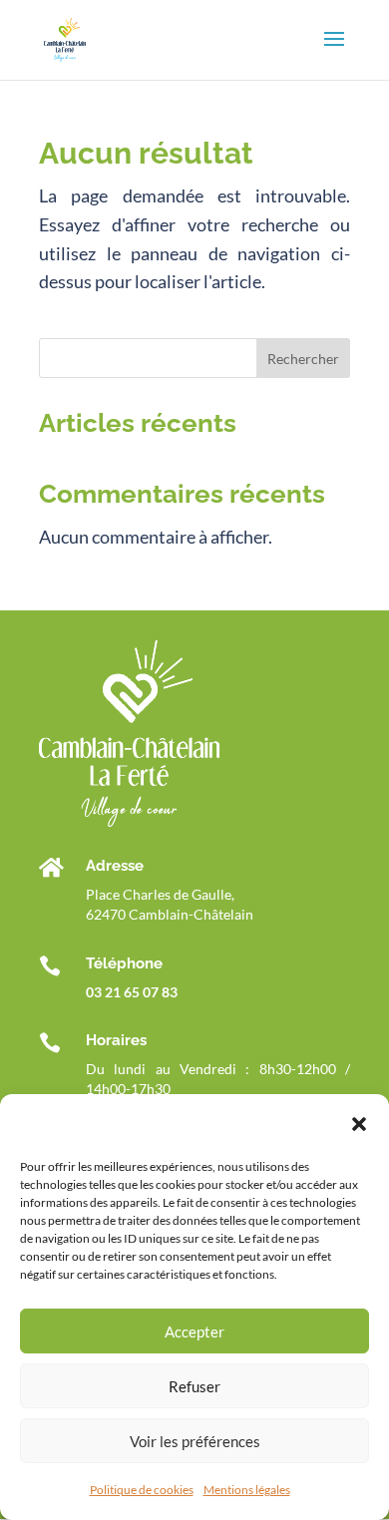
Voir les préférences (195, 1441)
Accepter (194, 1331)
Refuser (194, 1386)
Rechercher (303, 358)
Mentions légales (246, 1489)
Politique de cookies (142, 1489)
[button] (359, 1124)
